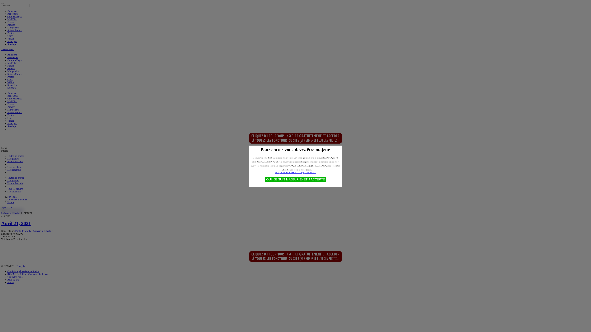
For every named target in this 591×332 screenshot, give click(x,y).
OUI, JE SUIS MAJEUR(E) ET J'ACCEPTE (295, 179)
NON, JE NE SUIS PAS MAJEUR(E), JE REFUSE (295, 172)
